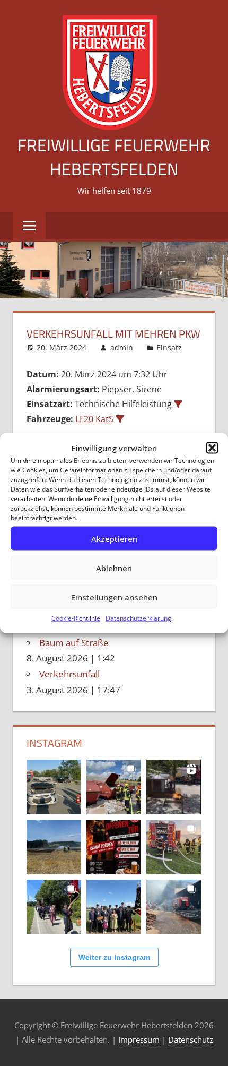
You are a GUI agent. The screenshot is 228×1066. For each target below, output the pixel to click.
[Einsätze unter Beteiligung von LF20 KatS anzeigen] (120, 419)
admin (121, 347)
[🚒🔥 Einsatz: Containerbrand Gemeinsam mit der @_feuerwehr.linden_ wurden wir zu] (113, 787)
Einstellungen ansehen (114, 596)
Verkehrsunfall (69, 674)
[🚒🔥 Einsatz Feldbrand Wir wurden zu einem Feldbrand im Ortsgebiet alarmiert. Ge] (54, 847)
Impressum (139, 1039)
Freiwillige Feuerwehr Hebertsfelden (114, 157)
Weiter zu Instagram (114, 957)
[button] (212, 448)
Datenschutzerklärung (138, 618)
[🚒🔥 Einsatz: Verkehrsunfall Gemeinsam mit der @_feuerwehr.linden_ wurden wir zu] (54, 787)
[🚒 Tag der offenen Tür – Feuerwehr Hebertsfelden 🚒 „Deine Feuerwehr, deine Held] (113, 847)
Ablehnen (114, 567)
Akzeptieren (114, 538)
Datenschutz (190, 1039)
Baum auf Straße (74, 643)
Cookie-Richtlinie (75, 618)
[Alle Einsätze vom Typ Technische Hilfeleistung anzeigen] (178, 404)
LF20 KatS (94, 419)
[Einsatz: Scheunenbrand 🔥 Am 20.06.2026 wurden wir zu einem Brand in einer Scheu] (173, 847)
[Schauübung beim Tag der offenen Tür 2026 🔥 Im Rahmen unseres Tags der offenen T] (173, 787)
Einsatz (169, 347)
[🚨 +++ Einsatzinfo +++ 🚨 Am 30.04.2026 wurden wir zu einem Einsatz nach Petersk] (173, 907)
